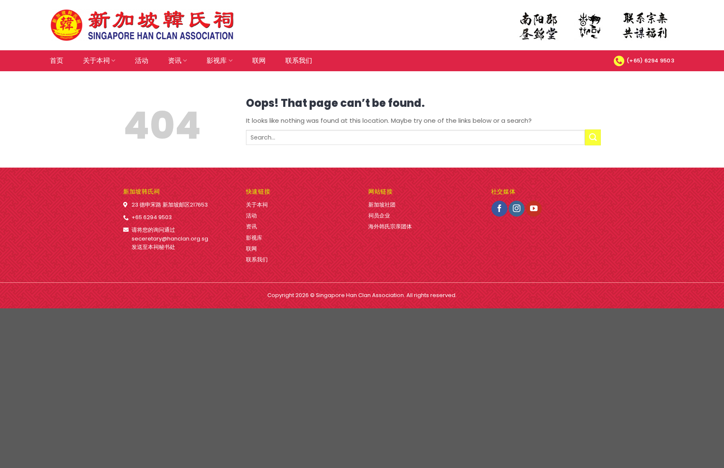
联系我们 (298, 60)
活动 (141, 60)
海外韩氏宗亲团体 (390, 226)
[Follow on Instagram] (517, 209)
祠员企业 (379, 216)
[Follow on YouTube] (534, 209)
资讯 (174, 60)
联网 (259, 60)
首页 (56, 60)
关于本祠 (96, 60)
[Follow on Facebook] (499, 209)
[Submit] (593, 137)
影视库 (217, 60)
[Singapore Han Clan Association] (142, 25)
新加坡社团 (382, 205)
